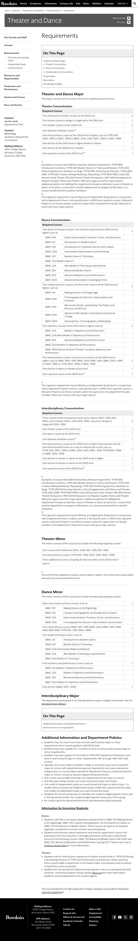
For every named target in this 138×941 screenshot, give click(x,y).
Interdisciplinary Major (52, 84)
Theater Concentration (56, 64)
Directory (121, 22)
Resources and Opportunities (12, 77)
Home (7, 11)
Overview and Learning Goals (18, 59)
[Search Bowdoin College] (135, 3)
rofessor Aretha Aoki (56, 845)
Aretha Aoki (11, 121)
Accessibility (95, 917)
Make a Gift (95, 909)
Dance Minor (48, 80)
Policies (92, 925)
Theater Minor (49, 76)
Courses (8, 45)
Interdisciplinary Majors (54, 703)
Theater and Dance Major (54, 61)
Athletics (96, 3)
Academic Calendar (73, 921)
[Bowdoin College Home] (9, 3)
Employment (95, 913)
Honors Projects (15, 68)
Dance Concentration (55, 68)
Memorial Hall (119, 18)
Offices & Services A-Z (73, 917)
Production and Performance (12, 88)
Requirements (69, 11)
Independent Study (17, 64)
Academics (36, 3)
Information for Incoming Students (58, 727)
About (23, 3)
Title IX (66, 925)
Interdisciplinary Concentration (59, 72)
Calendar (109, 3)
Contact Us (68, 909)
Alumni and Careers (14, 97)
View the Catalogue (52, 892)
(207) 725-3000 (43, 928)
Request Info (69, 913)
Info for (122, 3)
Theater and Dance (53, 11)
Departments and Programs (33, 11)
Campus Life (66, 3)
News (86, 3)
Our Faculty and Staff (15, 37)
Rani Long (97, 872)
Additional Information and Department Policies (64, 724)
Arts (78, 3)
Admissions (51, 3)
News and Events (13, 105)
